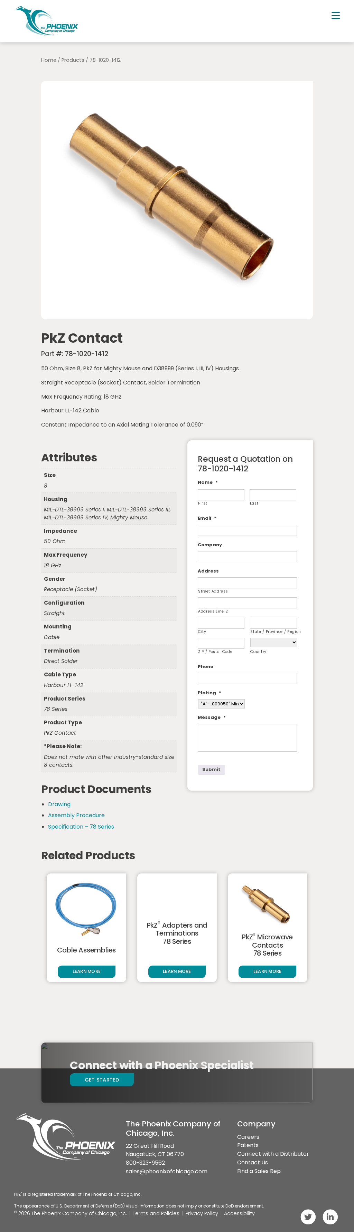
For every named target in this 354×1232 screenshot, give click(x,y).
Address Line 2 (213, 611)
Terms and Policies (156, 1213)
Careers (248, 1137)
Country (258, 651)
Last (254, 503)
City (202, 631)
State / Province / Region (273, 631)
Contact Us (252, 1162)
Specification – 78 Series (81, 827)
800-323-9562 (145, 1163)
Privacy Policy (202, 1213)
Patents (248, 1145)
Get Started (102, 1079)
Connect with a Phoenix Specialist (161, 1065)
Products (73, 60)
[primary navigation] (336, 15)
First (202, 503)
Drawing (59, 804)
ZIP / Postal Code (215, 651)
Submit (211, 769)
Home (48, 60)
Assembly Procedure (76, 815)
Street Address (213, 591)
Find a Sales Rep (259, 1171)
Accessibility (239, 1213)
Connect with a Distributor (273, 1154)
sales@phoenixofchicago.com (166, 1171)
